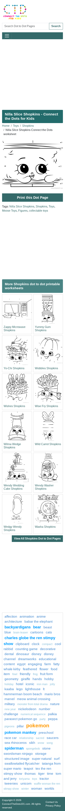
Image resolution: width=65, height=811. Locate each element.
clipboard (22, 644)
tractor (44, 778)
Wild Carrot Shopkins (48, 444)
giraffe (25, 679)
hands (37, 679)
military (10, 704)
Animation (27, 616)
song (50, 742)
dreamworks (27, 659)
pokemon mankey (20, 732)
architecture (13, 621)
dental (9, 654)
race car (11, 738)
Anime (41, 616)
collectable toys (38, 210)
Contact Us (52, 802)
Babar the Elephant (38, 621)
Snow (41, 742)
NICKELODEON (27, 709)
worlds (49, 788)
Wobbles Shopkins (46, 368)
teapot (28, 768)
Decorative (48, 649)
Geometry (12, 679)
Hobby (49, 679)
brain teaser (20, 632)
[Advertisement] (32, 73)
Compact (47, 644)
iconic (30, 684)
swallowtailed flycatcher (22, 763)
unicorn (26, 783)
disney (36, 654)
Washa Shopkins (45, 526)
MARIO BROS (52, 694)
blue (8, 632)
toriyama (24, 778)
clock (36, 644)
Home (6, 125)
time (50, 773)
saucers (53, 738)
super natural (41, 758)
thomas (30, 773)
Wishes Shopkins (14, 406)
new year (10, 709)
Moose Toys (9, 210)
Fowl (14, 674)
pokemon (37, 725)
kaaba (9, 689)
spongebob (33, 748)
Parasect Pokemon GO (21, 719)
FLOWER (44, 669)
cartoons (36, 632)
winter (25, 788)
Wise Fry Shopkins (46, 406)
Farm (47, 664)
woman (36, 788)
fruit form (46, 674)
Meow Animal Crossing (33, 699)
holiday (9, 684)
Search (56, 26)
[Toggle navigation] (7, 35)
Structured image (17, 758)
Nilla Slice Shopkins (21, 206)
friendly (25, 674)
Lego (19, 689)
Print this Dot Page (32, 197)
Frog (35, 674)
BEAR (37, 627)
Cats (49, 632)
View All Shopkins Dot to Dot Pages (37, 538)
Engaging (35, 664)
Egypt (21, 664)
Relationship (26, 738)
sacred (40, 738)
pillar (20, 726)
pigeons (9, 726)
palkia (52, 714)
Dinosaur (22, 654)
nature (55, 704)
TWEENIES (12, 783)
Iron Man (42, 684)
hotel (19, 684)
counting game (26, 649)
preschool (46, 732)
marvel (10, 699)
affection (11, 616)
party (43, 719)
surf (56, 758)
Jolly (52, 684)
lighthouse (33, 689)
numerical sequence (33, 714)
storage (40, 753)
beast (48, 627)
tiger (41, 773)
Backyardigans (18, 627)
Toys (16, 125)
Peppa (53, 719)
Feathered (30, 669)
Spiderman (14, 748)
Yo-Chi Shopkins (14, 368)
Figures (23, 210)
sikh (32, 743)
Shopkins (28, 125)
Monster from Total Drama (32, 704)
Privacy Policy (53, 805)
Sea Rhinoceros (16, 743)
